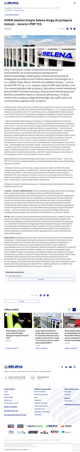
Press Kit (67, 394)
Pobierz (42, 279)
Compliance (38, 414)
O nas (6, 391)
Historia (6, 394)
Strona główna (7, 8)
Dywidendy (37, 400)
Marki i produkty (10, 407)
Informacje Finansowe (41, 394)
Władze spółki (8, 397)
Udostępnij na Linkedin (71, 29)
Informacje (68, 391)
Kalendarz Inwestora (40, 403)
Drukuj (22, 301)
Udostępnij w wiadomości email (74, 29)
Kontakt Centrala (11, 411)
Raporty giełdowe (40, 391)
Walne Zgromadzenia (41, 406)
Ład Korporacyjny (39, 409)
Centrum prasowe (17, 8)
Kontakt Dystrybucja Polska (15, 415)
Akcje (36, 397)
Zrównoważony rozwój (11, 403)
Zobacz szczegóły (12, 348)
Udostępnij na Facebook (67, 29)
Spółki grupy (8, 400)
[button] (11, 3)
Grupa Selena (9, 389)
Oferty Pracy (69, 401)
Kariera (67, 398)
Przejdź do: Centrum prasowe (15, 10)
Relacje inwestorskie (42, 389)
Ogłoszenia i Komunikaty (42, 411)
